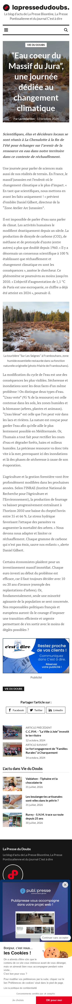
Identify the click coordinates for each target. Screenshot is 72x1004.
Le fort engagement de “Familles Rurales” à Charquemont (47, 750)
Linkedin (58, 710)
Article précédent (39, 727)
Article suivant (36, 744)
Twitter (38, 710)
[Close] (65, 885)
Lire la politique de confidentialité (20, 988)
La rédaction (24, 118)
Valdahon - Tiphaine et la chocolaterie (42, 780)
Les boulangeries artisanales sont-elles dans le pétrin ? (44, 798)
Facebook (18, 710)
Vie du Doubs (36, 44)
